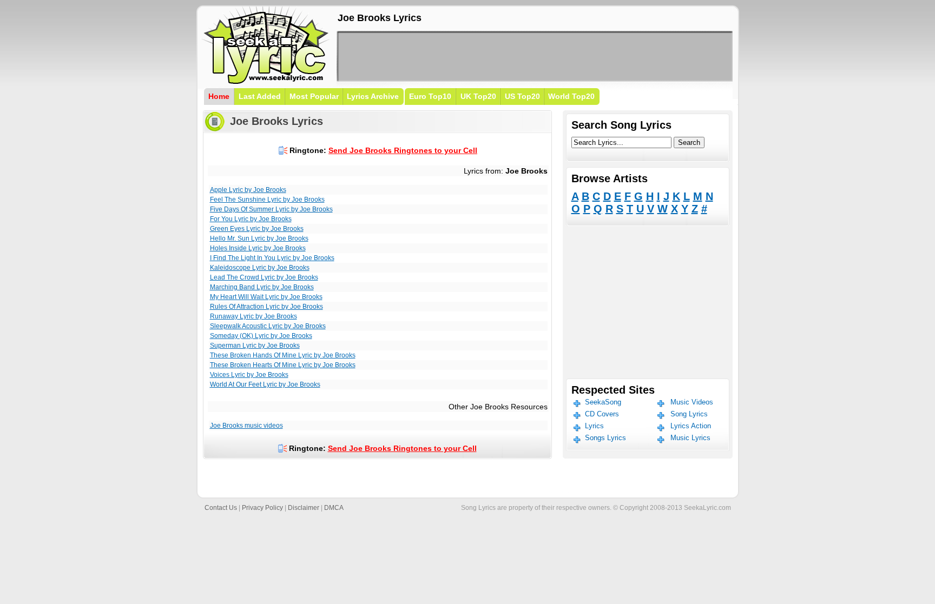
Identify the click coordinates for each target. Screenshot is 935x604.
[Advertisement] (535, 56)
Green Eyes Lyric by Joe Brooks (257, 229)
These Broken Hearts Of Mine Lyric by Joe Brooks (282, 365)
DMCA (334, 508)
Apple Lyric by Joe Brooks (248, 190)
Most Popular (314, 96)
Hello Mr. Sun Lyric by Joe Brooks (259, 238)
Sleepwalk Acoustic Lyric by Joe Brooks (268, 326)
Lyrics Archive (373, 96)
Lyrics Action (690, 426)
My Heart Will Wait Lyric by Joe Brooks (266, 297)
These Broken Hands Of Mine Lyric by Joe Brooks (282, 355)
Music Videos (691, 402)
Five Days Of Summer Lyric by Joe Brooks (271, 209)
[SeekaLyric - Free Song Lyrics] (266, 82)
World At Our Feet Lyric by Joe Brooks (265, 384)
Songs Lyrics (605, 438)
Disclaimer (303, 508)
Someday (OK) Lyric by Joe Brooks (261, 336)
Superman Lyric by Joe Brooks (255, 345)
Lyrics (594, 426)
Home (218, 96)
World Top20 (571, 96)
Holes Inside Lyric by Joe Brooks (258, 248)
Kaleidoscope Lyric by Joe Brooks (260, 267)
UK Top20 (478, 96)
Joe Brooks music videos (246, 425)
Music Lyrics (690, 438)
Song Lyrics (689, 414)
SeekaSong (603, 402)
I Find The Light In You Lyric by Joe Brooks (272, 258)
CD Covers (602, 414)
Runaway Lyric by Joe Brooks (253, 316)
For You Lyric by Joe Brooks (251, 219)
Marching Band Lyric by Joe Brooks (262, 287)
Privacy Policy (262, 508)
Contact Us (221, 508)
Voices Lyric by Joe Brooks (249, 375)
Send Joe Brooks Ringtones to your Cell (402, 150)
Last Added (260, 96)
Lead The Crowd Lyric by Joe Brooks (264, 277)
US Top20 (522, 96)
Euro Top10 (430, 96)
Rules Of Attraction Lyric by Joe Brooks (266, 306)
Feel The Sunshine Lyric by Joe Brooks (267, 199)
